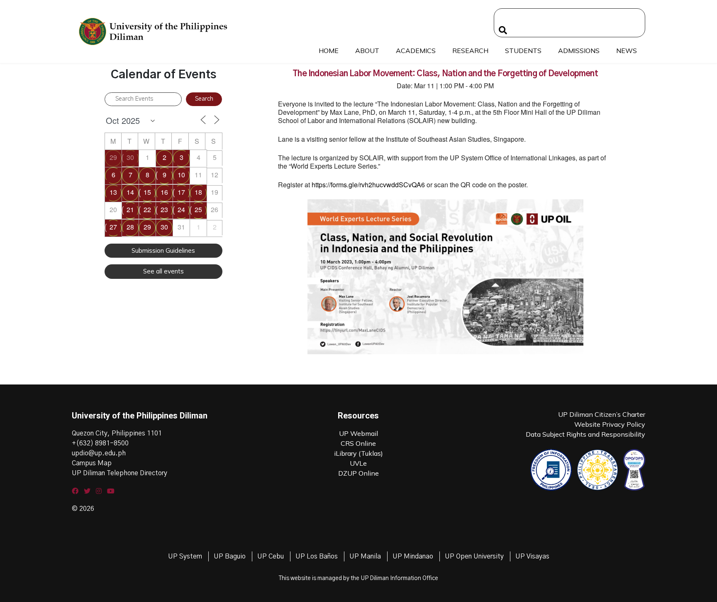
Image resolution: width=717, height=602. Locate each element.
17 (181, 192)
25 (198, 209)
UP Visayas (532, 556)
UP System (185, 556)
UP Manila (365, 556)
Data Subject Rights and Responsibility (585, 434)
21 (130, 209)
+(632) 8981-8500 (100, 443)
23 (164, 209)
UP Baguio (230, 556)
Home (329, 50)
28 (130, 227)
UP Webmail (358, 433)
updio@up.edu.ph (99, 453)
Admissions (579, 50)
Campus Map (92, 463)
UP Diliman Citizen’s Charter (601, 414)
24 (181, 209)
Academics (416, 50)
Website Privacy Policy (609, 424)
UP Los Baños (316, 556)
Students (523, 50)
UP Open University (474, 556)
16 (164, 192)
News (626, 50)
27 (113, 227)
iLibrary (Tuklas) (358, 453)
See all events (163, 271)
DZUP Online (358, 473)
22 (147, 209)
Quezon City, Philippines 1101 (117, 433)
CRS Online (358, 443)
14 (130, 192)
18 (198, 192)
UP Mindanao (413, 556)
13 (113, 192)
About (367, 50)
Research (470, 50)
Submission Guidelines (163, 250)
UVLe (358, 463)
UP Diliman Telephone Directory (119, 473)
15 (147, 192)
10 (181, 174)
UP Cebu (270, 556)
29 (113, 157)
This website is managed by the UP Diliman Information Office (358, 578)
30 (130, 157)
